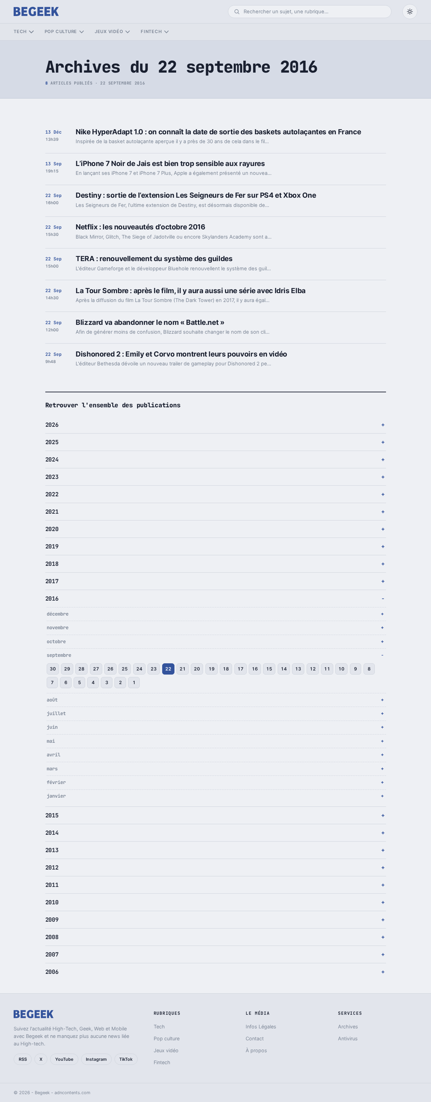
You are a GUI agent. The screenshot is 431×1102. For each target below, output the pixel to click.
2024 (52, 459)
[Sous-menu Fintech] (166, 31)
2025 (52, 442)
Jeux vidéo (109, 31)
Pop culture (61, 31)
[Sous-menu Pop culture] (81, 31)
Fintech (151, 31)
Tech (20, 31)
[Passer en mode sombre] (409, 11)
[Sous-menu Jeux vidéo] (127, 31)
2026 (52, 424)
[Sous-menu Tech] (31, 31)
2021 (52, 511)
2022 (52, 494)
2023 (52, 477)
